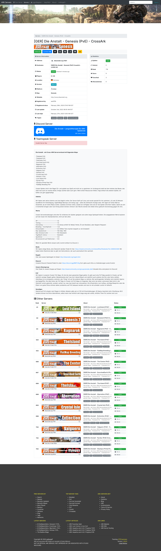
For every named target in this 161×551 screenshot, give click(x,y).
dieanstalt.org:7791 (49, 410)
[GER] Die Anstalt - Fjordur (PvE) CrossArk (98, 438)
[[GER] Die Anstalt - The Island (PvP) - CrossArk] (61, 385)
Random (40, 507)
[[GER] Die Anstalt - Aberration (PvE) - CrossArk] (61, 395)
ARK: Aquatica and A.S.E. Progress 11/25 (82, 528)
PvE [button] (65, 118)
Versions (40, 511)
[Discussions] (65, 51)
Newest (39, 499)
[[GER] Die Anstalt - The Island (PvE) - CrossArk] (61, 341)
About (54, 2)
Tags (38, 515)
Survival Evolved (74, 503)
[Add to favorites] (75, 51)
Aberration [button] (86, 401)
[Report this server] (80, 51)
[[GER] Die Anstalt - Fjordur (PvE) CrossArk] (61, 439)
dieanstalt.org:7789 (50, 399)
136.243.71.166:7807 (50, 312)
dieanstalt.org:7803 (50, 356)
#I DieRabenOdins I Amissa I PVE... (48, 530)
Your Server (18, 2)
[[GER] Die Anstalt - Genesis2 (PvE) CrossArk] (61, 319)
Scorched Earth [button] (98, 379)
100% (108, 61)
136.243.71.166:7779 (50, 345)
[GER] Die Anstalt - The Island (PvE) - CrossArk (100, 340)
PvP (70, 507)
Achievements (105, 505)
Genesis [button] (54, 118)
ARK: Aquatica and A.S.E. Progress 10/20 (82, 530)
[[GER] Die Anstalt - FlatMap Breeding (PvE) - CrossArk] (61, 352)
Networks (40, 517)
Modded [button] (60, 118)
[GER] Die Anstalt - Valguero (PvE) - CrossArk (99, 427)
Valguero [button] (106, 433)
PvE (70, 499)
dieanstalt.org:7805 (50, 323)
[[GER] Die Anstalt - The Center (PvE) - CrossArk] (61, 363)
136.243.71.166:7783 (50, 389)
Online (53, 71)
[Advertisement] (80, 29)
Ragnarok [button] (96, 335)
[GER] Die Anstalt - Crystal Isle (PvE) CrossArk (100, 405)
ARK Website (105, 524)
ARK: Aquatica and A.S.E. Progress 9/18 (81, 532)
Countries (40, 509)
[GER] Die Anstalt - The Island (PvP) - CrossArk (100, 383)
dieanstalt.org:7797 (50, 421)
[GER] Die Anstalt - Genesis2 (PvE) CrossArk (99, 318)
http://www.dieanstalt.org (59, 97)
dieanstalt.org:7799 (50, 432)
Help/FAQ (47, 2)
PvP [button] (91, 390)
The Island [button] (106, 346)
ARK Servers (6, 2)
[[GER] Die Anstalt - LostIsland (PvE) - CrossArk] (61, 308)
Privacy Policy (105, 509)
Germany (56, 80)
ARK (102, 503)
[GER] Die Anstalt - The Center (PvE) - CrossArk (100, 361)
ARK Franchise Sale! (75, 524)
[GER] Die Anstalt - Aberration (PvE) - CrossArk (100, 394)
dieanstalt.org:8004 (50, 454)
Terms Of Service (106, 507)
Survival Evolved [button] (73, 118)
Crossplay (72, 511)
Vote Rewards (73, 505)
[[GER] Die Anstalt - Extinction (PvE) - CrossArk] (61, 417)
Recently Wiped (42, 503)
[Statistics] (60, 51)
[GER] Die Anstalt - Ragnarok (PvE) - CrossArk (99, 329)
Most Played (41, 505)
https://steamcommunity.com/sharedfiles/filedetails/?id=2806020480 (97, 249)
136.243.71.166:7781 (50, 378)
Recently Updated (43, 501)
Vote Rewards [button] (107, 444)
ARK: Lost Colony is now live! (78, 526)
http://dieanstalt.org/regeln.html (70, 257)
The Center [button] (106, 368)
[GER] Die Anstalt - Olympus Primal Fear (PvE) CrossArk (103, 449)
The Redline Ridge (43, 532)
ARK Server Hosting (107, 528)
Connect (46, 51)
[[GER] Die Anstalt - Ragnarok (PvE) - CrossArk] (61, 330)
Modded (71, 497)
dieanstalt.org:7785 (50, 334)
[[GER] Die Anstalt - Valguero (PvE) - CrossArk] (61, 428)
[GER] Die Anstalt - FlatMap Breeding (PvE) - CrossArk (102, 350)
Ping (38, 513)
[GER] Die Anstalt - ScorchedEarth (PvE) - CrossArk (101, 372)
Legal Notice (123, 543)
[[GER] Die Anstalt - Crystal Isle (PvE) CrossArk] (61, 406)
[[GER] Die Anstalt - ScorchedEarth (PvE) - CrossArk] (61, 374)
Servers (26, 2)
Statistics (104, 499)
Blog (102, 501)
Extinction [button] (86, 422)
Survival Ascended (75, 501)
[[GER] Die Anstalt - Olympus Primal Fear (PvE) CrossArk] (61, 450)
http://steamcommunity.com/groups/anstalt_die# (77, 269)
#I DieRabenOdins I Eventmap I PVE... (49, 526)
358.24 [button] (54, 84)
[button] (52, 60)
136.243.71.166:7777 (50, 367)
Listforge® (61, 2)
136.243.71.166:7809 (50, 443)
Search (156, 2)
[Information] (55, 51)
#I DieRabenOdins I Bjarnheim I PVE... (49, 528)
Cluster (71, 509)
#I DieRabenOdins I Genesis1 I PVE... (48, 524)
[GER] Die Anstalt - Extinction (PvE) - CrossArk (100, 416)
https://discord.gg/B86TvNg (71, 263)
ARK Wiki (104, 526)
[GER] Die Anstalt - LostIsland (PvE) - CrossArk (100, 307)
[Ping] (70, 51)
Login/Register (37, 2)
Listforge (49, 539)
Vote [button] (36, 51)
